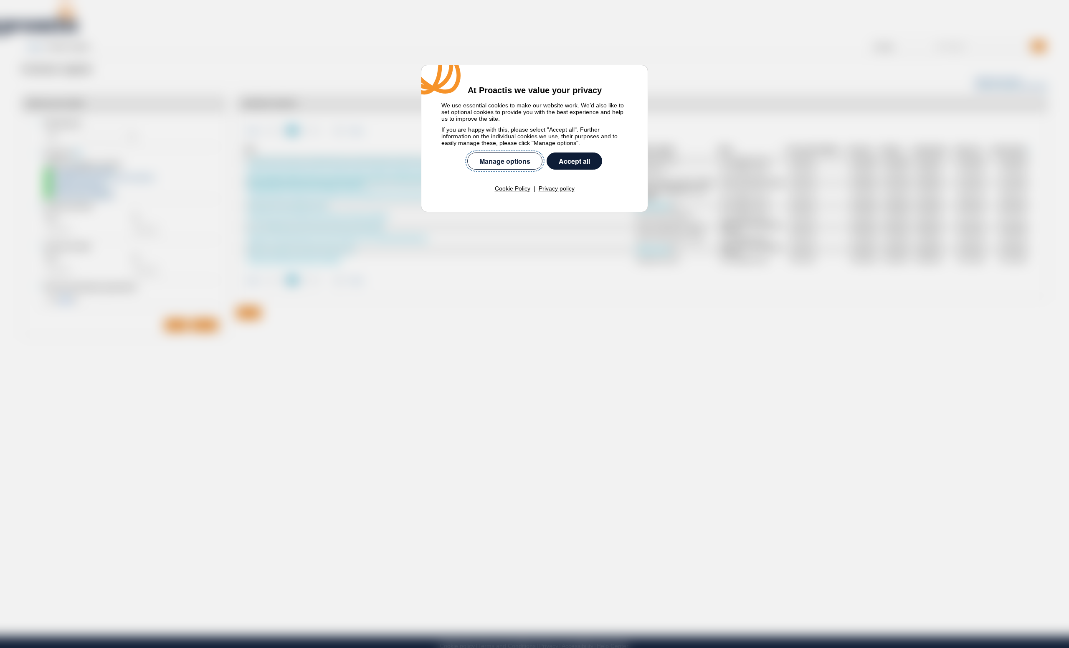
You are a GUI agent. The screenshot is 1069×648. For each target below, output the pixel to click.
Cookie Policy (512, 188)
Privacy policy (557, 188)
